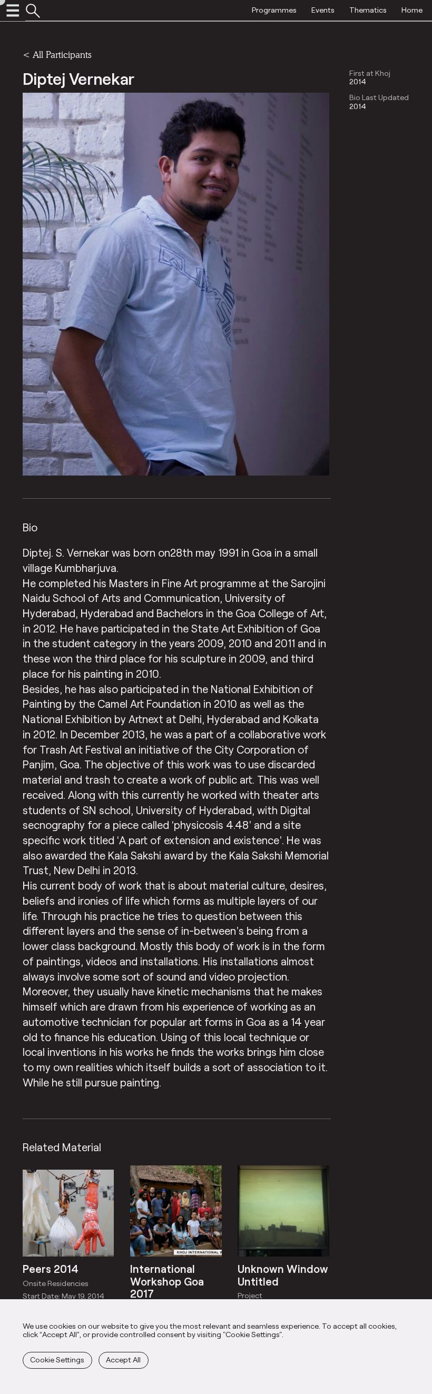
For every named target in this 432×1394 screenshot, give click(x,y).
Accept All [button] (123, 1359)
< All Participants (57, 54)
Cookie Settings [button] (57, 1359)
